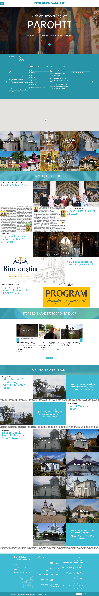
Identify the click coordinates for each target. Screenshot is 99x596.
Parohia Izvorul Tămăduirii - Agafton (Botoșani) (37, 88)
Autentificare (58, 5)
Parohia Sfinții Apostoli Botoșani (57, 77)
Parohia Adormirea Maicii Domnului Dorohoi (18, 82)
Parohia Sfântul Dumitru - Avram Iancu (58, 90)
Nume (27, 56)
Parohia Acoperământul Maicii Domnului (17, 75)
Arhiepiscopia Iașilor (46, 5)
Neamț (21, 57)
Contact (53, 5)
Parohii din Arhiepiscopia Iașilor (49, 2)
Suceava (22, 60)
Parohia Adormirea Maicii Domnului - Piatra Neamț (18, 80)
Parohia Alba (32, 70)
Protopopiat (13, 57)
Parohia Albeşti (32, 72)
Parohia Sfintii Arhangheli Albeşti (57, 75)
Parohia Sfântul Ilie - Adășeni (77, 72)
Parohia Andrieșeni (33, 79)
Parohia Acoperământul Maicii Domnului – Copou (18, 77)
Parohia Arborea (32, 81)
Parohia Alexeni (32, 75)
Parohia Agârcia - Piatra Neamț (15, 93)
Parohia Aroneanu (33, 82)
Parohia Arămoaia (33, 84)
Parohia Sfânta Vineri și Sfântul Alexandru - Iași (59, 80)
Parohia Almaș (32, 77)
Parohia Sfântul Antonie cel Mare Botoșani (59, 86)
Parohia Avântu (32, 86)
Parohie (12, 56)
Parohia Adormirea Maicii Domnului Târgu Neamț (18, 87)
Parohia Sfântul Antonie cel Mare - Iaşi (58, 85)
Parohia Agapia (12, 91)
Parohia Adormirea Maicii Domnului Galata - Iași (18, 84)
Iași (21, 56)
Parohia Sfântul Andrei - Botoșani (57, 83)
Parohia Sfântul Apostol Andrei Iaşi (57, 88)
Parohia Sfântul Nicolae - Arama (77, 74)
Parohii (39, 5)
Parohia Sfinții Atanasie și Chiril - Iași (58, 78)
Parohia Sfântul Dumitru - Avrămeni (78, 70)
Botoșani (22, 59)
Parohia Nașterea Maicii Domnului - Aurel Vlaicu (59, 71)
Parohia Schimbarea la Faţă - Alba (57, 73)
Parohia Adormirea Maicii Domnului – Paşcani (18, 89)
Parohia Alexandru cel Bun (35, 74)
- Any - (15, 66)
